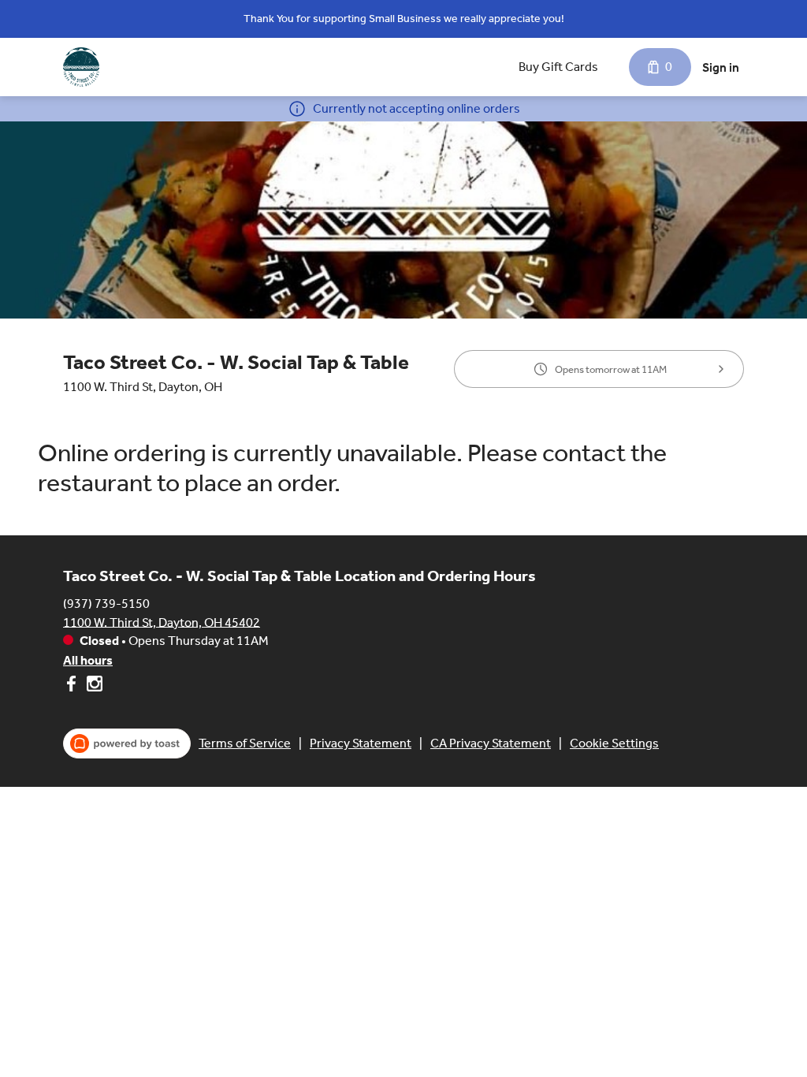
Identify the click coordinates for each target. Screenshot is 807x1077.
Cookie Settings (614, 743)
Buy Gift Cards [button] (558, 66)
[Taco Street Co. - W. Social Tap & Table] (81, 67)
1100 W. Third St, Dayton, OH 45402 (161, 621)
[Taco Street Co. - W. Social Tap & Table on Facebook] (73, 686)
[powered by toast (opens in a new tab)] (127, 743)
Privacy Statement (360, 743)
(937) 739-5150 (106, 602)
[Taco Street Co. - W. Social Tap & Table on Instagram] (92, 686)
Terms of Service (245, 743)
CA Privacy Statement (490, 743)
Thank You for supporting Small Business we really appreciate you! (404, 18)
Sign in (720, 67)
